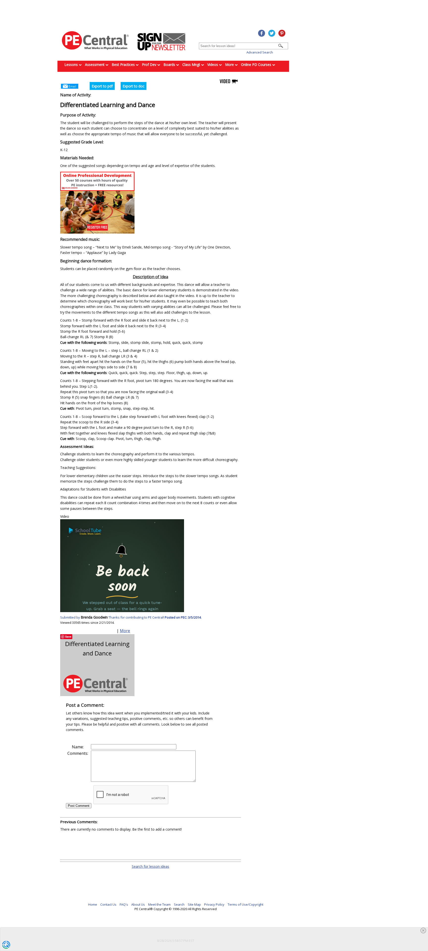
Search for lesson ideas (150, 866)
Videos (213, 64)
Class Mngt (191, 64)
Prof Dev (149, 64)
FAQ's (124, 904)
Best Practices (124, 64)
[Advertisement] (180, 846)
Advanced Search (259, 52)
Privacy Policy (214, 904)
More (230, 64)
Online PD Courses (256, 64)
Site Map (194, 904)
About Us (138, 904)
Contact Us (108, 904)
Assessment (95, 64)
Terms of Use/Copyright (245, 904)
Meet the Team (159, 904)
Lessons (71, 64)
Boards (169, 64)
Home (92, 904)
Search (179, 904)
